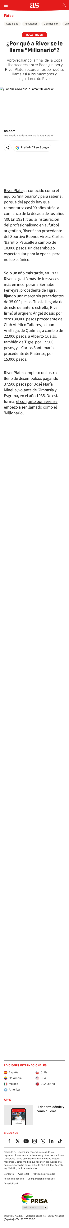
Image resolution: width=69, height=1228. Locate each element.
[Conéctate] (63, 5)
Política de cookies (14, 1178)
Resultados (31, 23)
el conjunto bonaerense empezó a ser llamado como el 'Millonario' (31, 407)
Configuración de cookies (41, 1178)
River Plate (13, 191)
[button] (8, 147)
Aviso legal (23, 1173)
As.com (10, 131)
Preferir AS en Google (35, 147)
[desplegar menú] (5, 5)
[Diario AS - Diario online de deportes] (34, 5)
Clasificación (51, 23)
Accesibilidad (11, 1183)
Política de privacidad (44, 1173)
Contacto (9, 1173)
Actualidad (12, 23)
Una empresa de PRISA (34, 1198)
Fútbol (9, 15)
